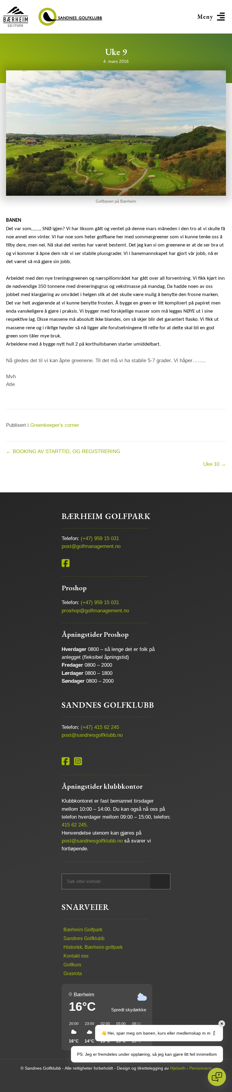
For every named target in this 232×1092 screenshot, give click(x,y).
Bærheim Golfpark (82, 929)
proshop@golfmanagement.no (95, 611)
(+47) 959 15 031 (100, 538)
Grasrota (72, 973)
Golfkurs (72, 964)
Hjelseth (177, 1068)
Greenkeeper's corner (54, 425)
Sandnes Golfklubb (84, 938)
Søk (160, 881)
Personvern (200, 1068)
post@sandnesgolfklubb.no (92, 735)
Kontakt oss (76, 955)
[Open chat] (217, 1077)
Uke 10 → (214, 464)
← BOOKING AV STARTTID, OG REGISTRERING (63, 451)
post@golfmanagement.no (91, 546)
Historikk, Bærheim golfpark (93, 947)
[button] (212, 16)
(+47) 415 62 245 (100, 727)
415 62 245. (75, 825)
